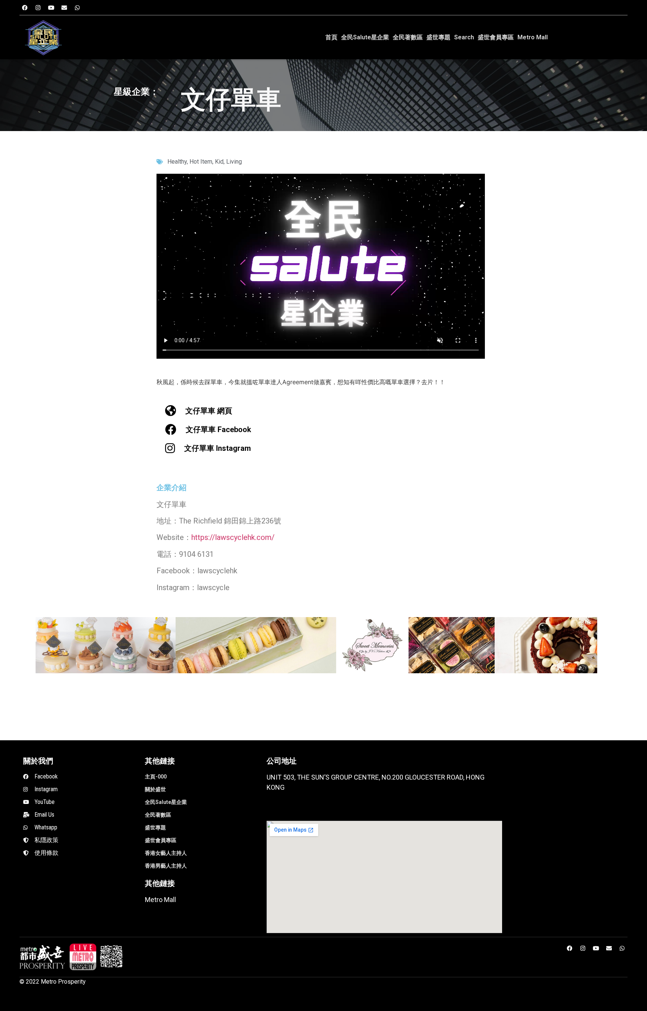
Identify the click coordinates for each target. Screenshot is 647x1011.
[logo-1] (83, 957)
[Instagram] (38, 7)
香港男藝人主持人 (166, 866)
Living (234, 161)
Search (464, 37)
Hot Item (200, 161)
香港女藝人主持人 (166, 853)
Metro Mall (532, 37)
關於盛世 (155, 789)
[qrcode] (111, 957)
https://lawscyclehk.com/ (232, 537)
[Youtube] (51, 7)
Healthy (177, 161)
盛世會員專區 (496, 37)
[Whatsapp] (77, 7)
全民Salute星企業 (365, 37)
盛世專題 (438, 37)
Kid (219, 161)
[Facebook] (25, 7)
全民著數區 (408, 37)
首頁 (331, 37)
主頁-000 (156, 777)
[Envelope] (64, 7)
